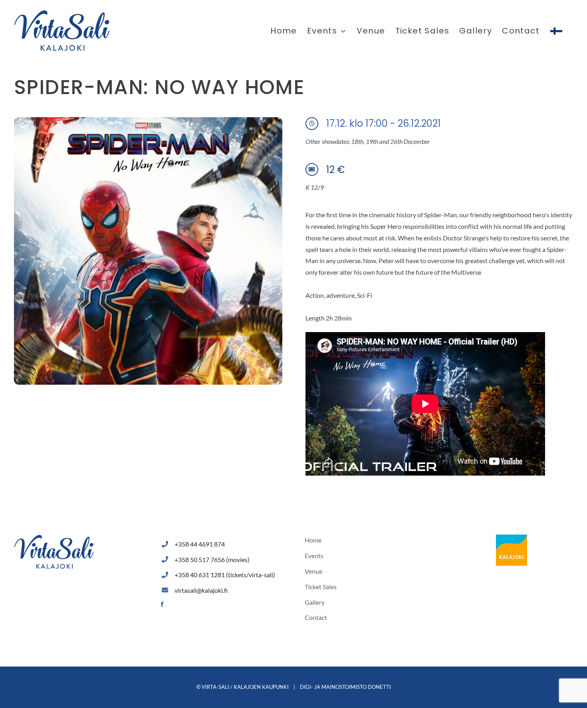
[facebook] (162, 604)
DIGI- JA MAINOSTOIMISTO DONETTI (345, 687)
